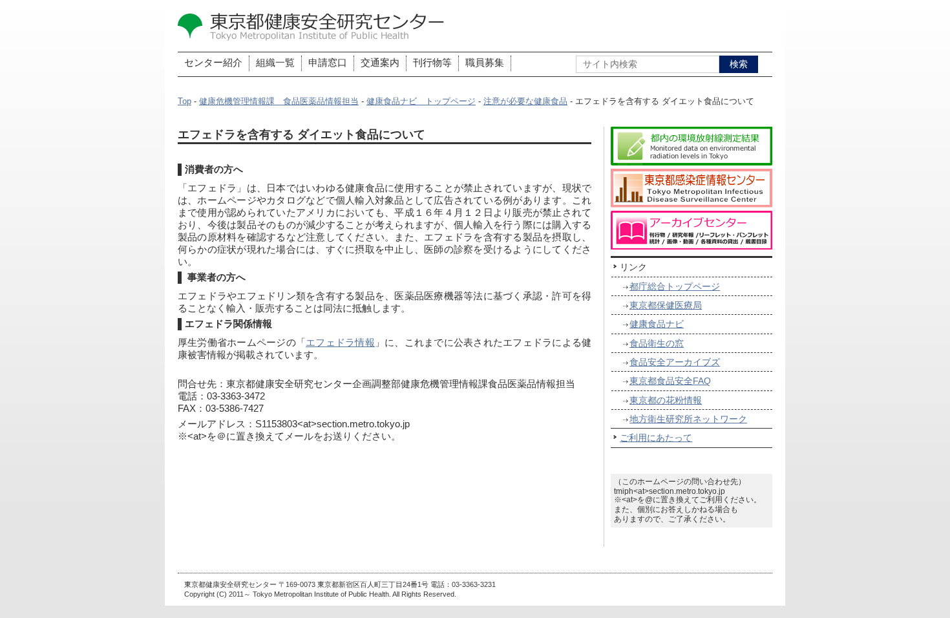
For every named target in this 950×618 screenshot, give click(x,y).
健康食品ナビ (656, 324)
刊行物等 (432, 63)
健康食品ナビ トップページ (421, 101)
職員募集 (484, 63)
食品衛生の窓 (656, 343)
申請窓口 (327, 63)
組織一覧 (275, 63)
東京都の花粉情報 (665, 400)
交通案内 (380, 63)
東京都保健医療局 (665, 305)
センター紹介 (213, 63)
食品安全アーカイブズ (674, 362)
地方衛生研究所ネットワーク (688, 419)
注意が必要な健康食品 (525, 101)
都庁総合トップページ (674, 286)
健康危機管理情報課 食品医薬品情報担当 (279, 101)
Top (184, 101)
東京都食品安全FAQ (670, 381)
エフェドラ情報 (340, 342)
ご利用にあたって (656, 437)
